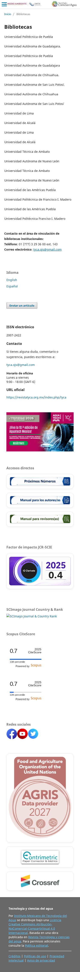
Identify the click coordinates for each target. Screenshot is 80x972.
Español (12, 286)
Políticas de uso (35, 956)
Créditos (14, 956)
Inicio (7, 14)
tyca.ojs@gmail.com (47, 249)
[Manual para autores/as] (40, 500)
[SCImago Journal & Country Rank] (31, 616)
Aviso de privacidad (41, 960)
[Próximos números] (40, 481)
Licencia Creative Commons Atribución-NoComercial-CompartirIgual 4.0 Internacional (35, 926)
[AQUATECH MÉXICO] (40, 450)
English (11, 280)
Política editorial (36, 945)
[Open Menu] (4, 4)
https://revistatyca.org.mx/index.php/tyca (36, 397)
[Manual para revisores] (40, 519)
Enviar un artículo (21, 305)
